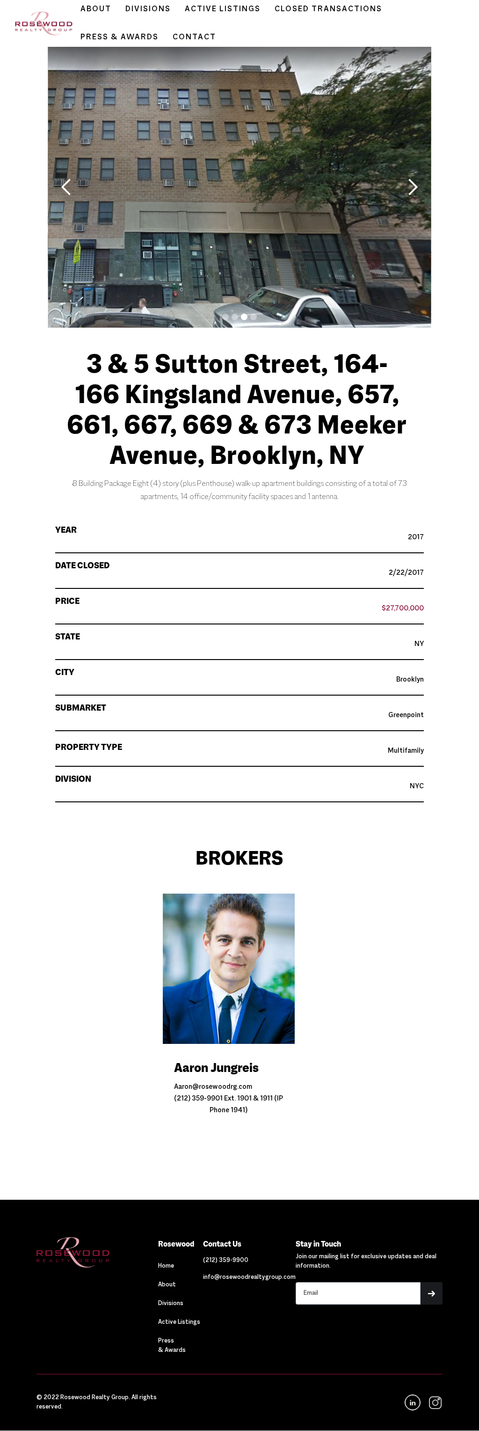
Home (166, 1266)
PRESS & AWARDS (119, 37)
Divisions (170, 1303)
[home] (39, 23)
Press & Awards (172, 1346)
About (167, 1285)
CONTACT (194, 37)
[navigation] (434, 1402)
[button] (66, 187)
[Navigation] (97, 1252)
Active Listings (179, 1322)
